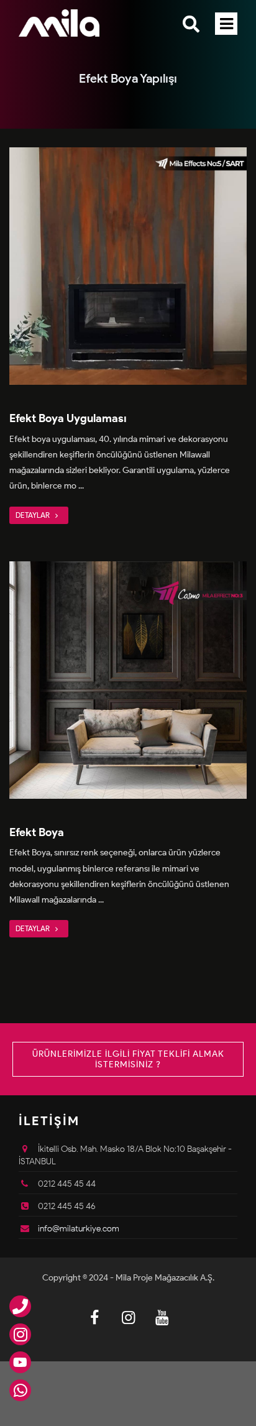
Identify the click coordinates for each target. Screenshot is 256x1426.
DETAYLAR (34, 515)
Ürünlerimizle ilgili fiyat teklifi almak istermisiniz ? (128, 1059)
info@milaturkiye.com (78, 1228)
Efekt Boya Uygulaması (68, 418)
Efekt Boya (36, 832)
